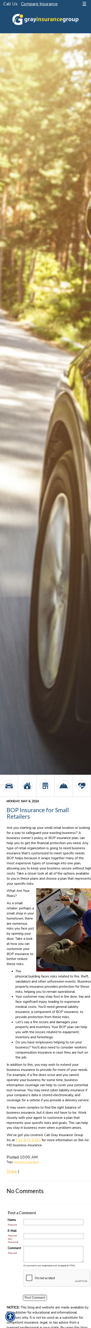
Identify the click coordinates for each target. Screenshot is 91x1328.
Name (12, 1220)
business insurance (26, 1162)
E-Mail (12, 1231)
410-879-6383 (28, 1140)
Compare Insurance (39, 4)
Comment (14, 1248)
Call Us (10, 4)
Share (12, 1171)
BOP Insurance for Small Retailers (38, 813)
